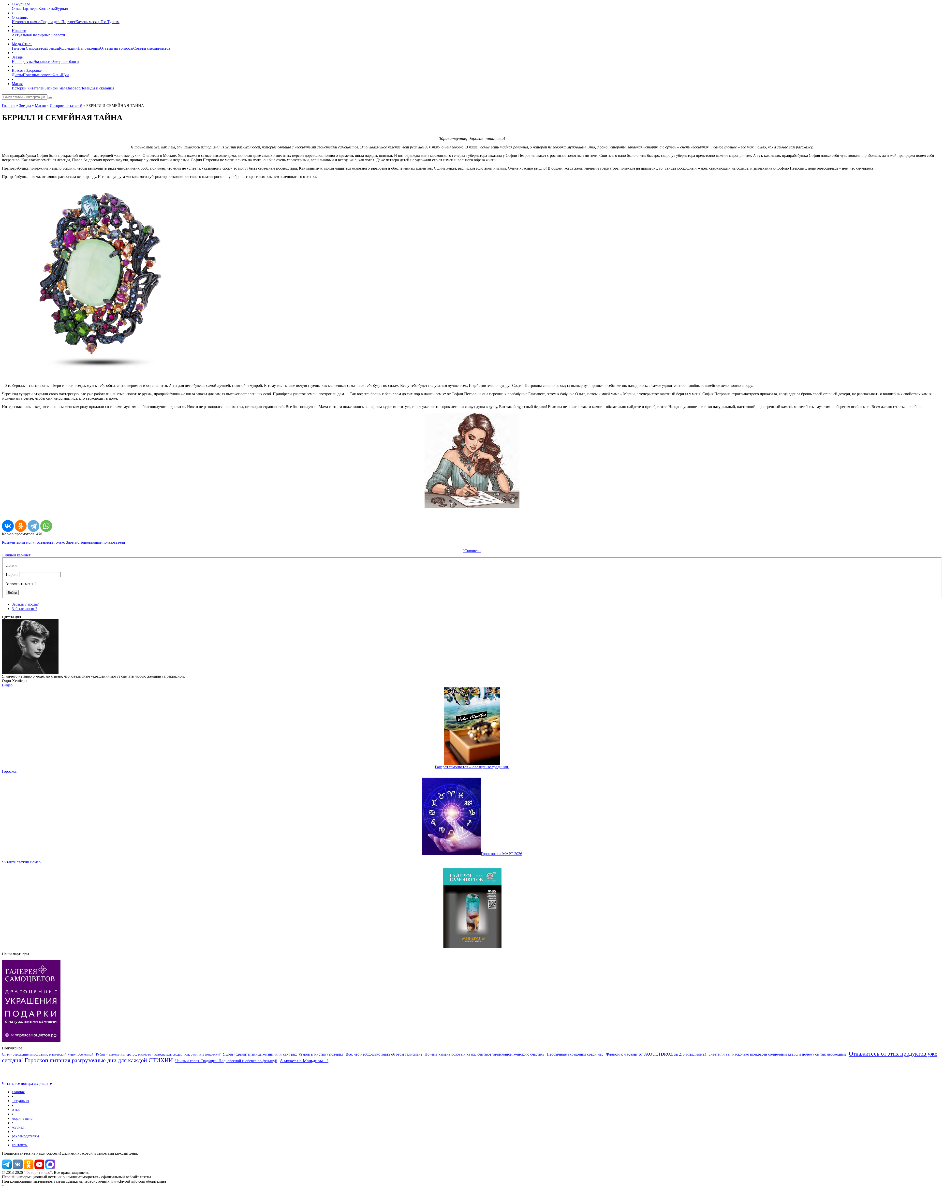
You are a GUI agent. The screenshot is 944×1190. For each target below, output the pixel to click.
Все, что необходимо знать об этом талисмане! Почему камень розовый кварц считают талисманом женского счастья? (445, 1054)
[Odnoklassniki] (29, 1168)
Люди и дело (50, 22)
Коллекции (68, 48)
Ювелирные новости (47, 35)
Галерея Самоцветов (29, 48)
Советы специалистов (151, 48)
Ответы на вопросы (116, 48)
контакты (20, 1145)
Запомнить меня (19, 584)
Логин (11, 565)
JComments (472, 551)
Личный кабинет (16, 555)
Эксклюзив (42, 61)
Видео (7, 685)
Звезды (18, 57)
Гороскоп (9, 771)
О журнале (21, 4)
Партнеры (29, 8)
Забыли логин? (24, 609)
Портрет (68, 22)
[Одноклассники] (21, 526)
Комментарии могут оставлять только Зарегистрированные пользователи (63, 542)
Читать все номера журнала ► (27, 1083)
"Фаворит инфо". (38, 1172)
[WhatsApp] (46, 526)
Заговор (73, 88)
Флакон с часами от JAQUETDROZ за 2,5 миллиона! (656, 1054)
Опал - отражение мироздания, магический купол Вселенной (47, 1054)
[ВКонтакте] (8, 526)
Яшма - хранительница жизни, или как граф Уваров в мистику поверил (283, 1054)
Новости (19, 31)
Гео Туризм (110, 22)
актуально (20, 1101)
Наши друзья (22, 61)
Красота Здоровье (27, 70)
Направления (89, 48)
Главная (8, 105)
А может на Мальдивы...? (304, 1060)
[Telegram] (33, 526)
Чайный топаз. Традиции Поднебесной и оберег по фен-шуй (226, 1061)
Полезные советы (37, 75)
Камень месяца (88, 22)
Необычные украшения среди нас (575, 1054)
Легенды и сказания (97, 88)
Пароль (12, 574)
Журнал (61, 8)
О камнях (20, 17)
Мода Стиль (22, 44)
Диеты (17, 75)
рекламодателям (25, 1136)
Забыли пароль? (25, 604)
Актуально (21, 35)
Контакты (46, 8)
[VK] (18, 1168)
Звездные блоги (65, 61)
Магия (17, 84)
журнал (18, 1127)
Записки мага (55, 88)
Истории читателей (28, 88)
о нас (16, 1109)
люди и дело (22, 1118)
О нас (16, 8)
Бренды (52, 48)
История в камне (26, 22)
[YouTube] (39, 1168)
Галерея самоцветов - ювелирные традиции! (472, 767)
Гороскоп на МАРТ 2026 (501, 854)
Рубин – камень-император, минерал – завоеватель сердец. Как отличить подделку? (158, 1054)
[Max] (50, 1168)
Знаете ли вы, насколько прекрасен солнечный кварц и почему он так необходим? (777, 1054)
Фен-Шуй (60, 75)
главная (18, 1092)
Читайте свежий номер (21, 862)
